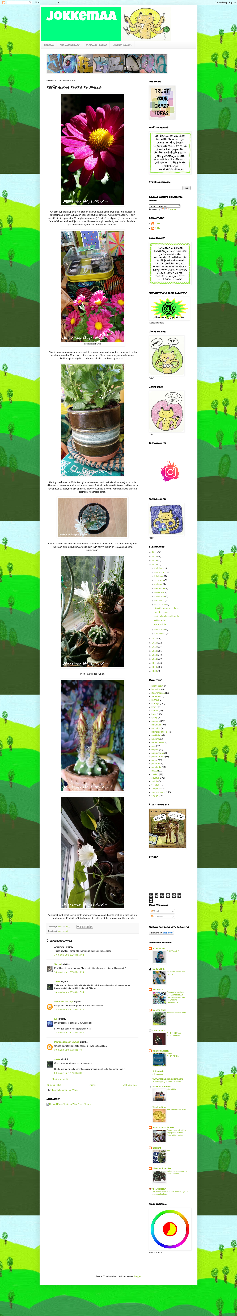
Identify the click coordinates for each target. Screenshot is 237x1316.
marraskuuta (160, 572)
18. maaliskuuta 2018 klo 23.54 (69, 1032)
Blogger (137, 1276)
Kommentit (158, 916)
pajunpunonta (158, 756)
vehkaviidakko (122, 45)
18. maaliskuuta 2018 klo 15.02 (69, 955)
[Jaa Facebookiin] (88, 927)
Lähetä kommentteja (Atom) (65, 1090)
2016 (154, 643)
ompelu (155, 749)
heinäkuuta (160, 588)
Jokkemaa (81, 18)
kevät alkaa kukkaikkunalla (166, 616)
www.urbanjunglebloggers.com (168, 1079)
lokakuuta (159, 576)
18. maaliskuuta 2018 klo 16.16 (69, 972)
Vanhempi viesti (130, 1085)
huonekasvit (63, 931)
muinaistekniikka (159, 732)
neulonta (155, 739)
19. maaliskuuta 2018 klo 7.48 (68, 1050)
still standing (158, 1074)
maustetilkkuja (161, 612)
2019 (154, 560)
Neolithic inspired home (176, 1013)
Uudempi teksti (54, 1085)
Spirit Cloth (158, 1071)
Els (55, 1019)
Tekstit (156, 911)
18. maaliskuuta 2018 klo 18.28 (69, 1009)
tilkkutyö (155, 785)
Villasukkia (171, 1089)
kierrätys (155, 703)
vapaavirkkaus (158, 792)
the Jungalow (159, 1189)
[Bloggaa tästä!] (81, 927)
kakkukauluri (160, 620)
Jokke (57, 981)
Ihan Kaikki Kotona (162, 1086)
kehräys (155, 700)
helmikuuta (159, 629)
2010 (154, 667)
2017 (154, 638)
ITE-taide (155, 696)
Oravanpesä (159, 1030)
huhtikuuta (159, 600)
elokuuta (158, 584)
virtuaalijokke (96, 45)
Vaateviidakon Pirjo (63, 1002)
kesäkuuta (159, 592)
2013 (154, 655)
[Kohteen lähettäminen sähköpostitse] (78, 927)
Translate (172, 209)
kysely (154, 717)
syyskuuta (159, 580)
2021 (154, 552)
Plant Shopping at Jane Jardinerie (167, 1082)
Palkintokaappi (70, 45)
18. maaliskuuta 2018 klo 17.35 (69, 992)
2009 (154, 671)
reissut (154, 771)
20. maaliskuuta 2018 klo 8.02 (68, 1073)
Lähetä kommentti (59, 1079)
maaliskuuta (160, 604)
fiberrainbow (159, 948)
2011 (154, 663)
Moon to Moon (159, 1010)
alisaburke (158, 989)
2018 (154, 564)
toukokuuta (159, 596)
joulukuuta (159, 568)
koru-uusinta (160, 624)
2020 (154, 556)
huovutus (155, 689)
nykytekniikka (157, 742)
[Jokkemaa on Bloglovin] (161, 934)
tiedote (154, 781)
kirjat (153, 707)
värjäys (154, 795)
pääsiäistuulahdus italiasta (166, 608)
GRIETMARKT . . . (175, 951)
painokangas (157, 753)
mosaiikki (155, 728)
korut (153, 714)
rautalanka (156, 767)
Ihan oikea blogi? (161, 1051)
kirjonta (154, 710)
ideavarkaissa (158, 693)
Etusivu (49, 45)
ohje (153, 746)
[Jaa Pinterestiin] (91, 927)
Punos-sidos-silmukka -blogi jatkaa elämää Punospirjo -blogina (177, 1132)
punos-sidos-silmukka (163, 1127)
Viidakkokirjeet (160, 1107)
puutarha (155, 763)
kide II (169, 1150)
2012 (154, 659)
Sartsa (57, 964)
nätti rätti (157, 1148)
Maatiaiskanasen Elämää (66, 1042)
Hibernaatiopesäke (162, 1168)
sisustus (155, 778)
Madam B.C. (158, 969)
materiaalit (156, 725)
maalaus (155, 721)
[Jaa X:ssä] (84, 927)
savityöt (155, 774)
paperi (154, 760)
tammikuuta (160, 633)
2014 (154, 651)
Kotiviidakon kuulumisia (176, 1110)
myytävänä (156, 735)
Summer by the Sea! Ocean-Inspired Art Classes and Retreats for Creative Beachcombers (176, 997)
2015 (154, 647)
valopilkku (156, 788)
